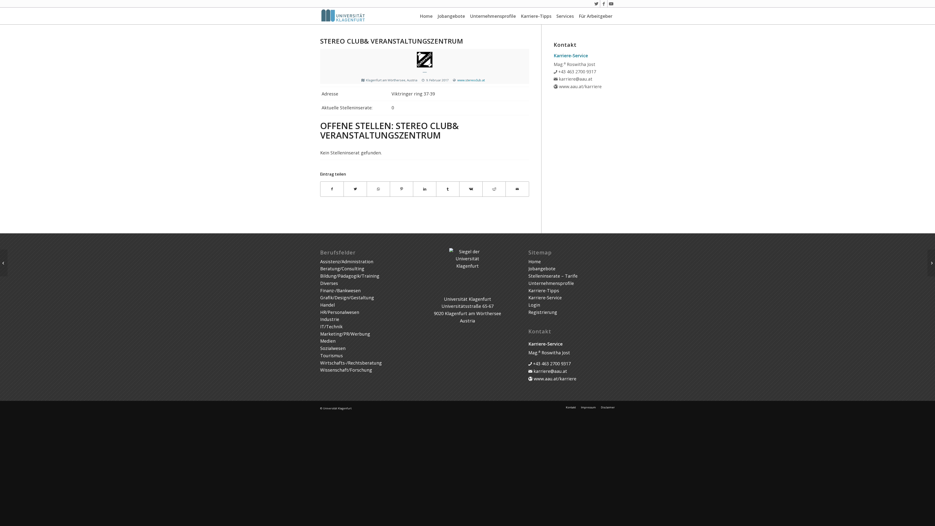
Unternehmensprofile (493, 16)
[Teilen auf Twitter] (355, 189)
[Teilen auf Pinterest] (401, 189)
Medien (328, 341)
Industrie (329, 319)
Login (534, 305)
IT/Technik (331, 326)
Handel (327, 305)
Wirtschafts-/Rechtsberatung (351, 363)
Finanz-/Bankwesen (340, 290)
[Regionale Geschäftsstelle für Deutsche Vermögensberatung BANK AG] (4, 263)
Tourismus (331, 355)
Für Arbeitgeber (595, 16)
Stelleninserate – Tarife (553, 276)
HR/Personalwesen (339, 312)
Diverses (329, 283)
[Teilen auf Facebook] (332, 189)
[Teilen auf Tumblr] (447, 189)
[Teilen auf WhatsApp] (378, 189)
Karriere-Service (545, 298)
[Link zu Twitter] (596, 3)
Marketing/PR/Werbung (345, 334)
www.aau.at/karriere (580, 86)
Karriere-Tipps (536, 16)
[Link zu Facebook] (603, 3)
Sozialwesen (333, 348)
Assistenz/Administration (346, 261)
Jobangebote (451, 16)
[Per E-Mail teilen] (517, 189)
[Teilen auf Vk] (470, 189)
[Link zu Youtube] (611, 3)
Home (426, 16)
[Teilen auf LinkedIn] (424, 189)
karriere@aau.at (575, 79)
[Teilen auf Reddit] (494, 189)
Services (565, 16)
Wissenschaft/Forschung (346, 370)
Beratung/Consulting (342, 269)
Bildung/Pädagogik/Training (349, 276)
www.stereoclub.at (471, 80)
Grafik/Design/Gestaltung (347, 298)
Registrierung (542, 312)
